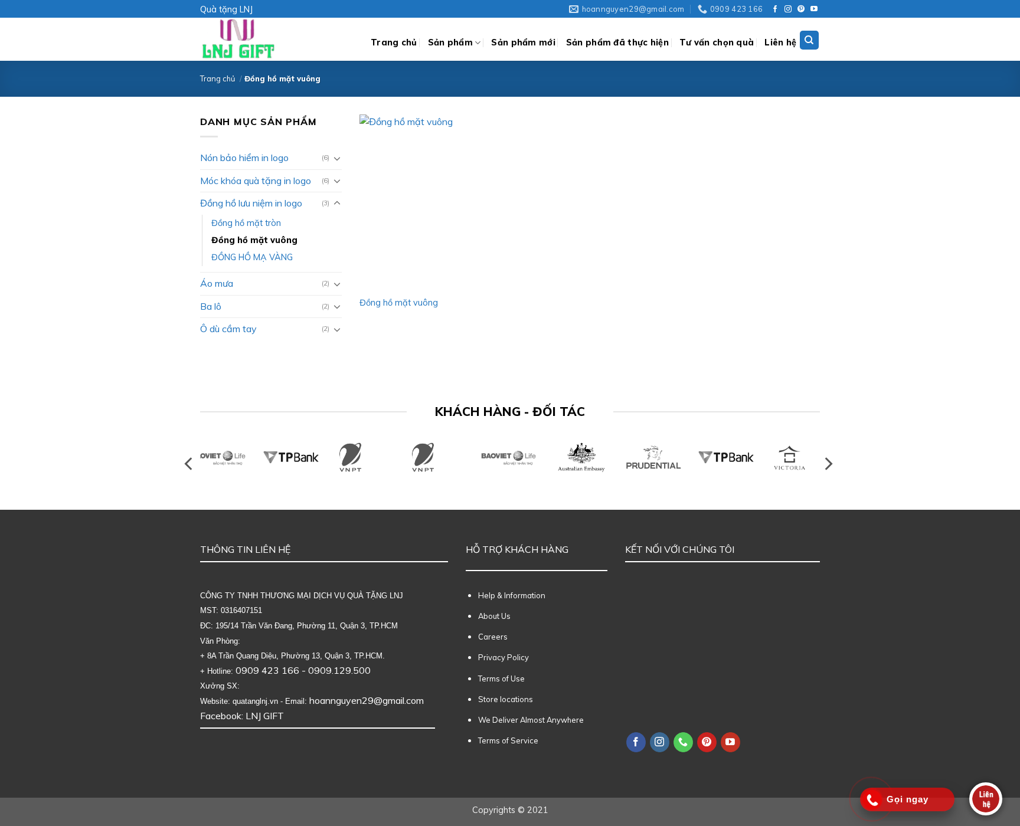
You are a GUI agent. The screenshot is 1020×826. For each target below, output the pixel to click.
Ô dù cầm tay (228, 329)
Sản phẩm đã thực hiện (617, 42)
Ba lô (210, 306)
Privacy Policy (503, 657)
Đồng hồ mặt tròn (246, 223)
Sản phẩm (450, 42)
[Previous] (189, 464)
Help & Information (511, 595)
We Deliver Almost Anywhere (531, 720)
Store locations (505, 699)
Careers (493, 636)
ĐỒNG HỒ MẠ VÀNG (252, 257)
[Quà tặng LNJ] (276, 39)
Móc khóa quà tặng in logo (255, 180)
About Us (494, 616)
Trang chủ (394, 42)
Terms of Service (508, 740)
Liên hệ (780, 42)
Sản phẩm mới (523, 42)
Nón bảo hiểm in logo (244, 157)
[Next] (827, 464)
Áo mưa (216, 283)
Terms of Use (501, 678)
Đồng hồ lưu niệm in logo (251, 203)
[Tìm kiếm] (809, 40)
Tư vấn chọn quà (716, 42)
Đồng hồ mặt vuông (254, 240)
